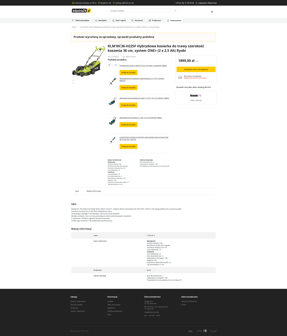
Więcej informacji (94, 191)
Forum (183, 305)
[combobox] (144, 11)
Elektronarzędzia (82, 20)
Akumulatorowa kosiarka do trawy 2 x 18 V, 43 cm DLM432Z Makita (144, 98)
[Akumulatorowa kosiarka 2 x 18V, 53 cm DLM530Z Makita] (112, 125)
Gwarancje (74, 308)
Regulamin (111, 308)
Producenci (156, 20)
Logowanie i (203, 3)
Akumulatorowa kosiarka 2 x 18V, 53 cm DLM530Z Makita (141, 118)
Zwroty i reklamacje (77, 311)
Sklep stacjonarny (113, 305)
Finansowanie (175, 20)
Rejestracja (212, 3)
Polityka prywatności (114, 311)
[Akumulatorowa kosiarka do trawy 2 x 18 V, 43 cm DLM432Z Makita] (112, 105)
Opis (77, 191)
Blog (109, 314)
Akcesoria (139, 20)
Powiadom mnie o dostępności (196, 69)
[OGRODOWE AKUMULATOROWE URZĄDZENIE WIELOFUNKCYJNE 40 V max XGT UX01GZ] (112, 144)
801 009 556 (148, 307)
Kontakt (110, 301)
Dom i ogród (121, 20)
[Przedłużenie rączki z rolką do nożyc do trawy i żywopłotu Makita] (112, 69)
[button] (88, 80)
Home (74, 27)
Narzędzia (102, 20)
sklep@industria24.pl (151, 312)
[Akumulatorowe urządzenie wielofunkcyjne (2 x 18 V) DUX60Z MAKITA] (112, 86)
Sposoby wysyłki (76, 305)
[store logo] (90, 11)
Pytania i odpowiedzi (77, 301)
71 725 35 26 (189, 3)
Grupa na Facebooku (189, 301)
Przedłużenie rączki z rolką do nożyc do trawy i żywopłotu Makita (143, 65)
